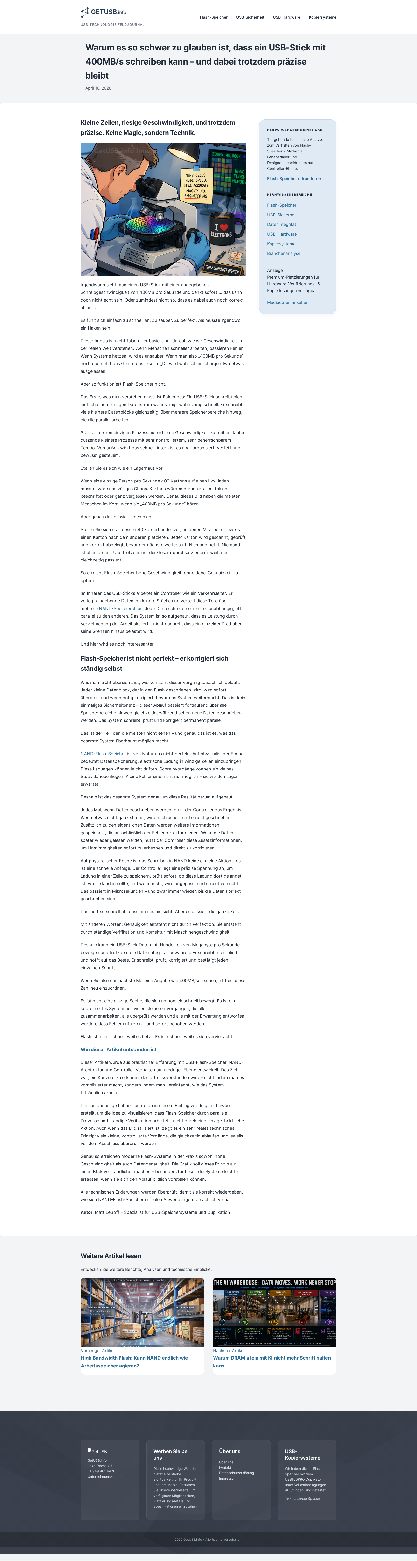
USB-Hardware (286, 17)
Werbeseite (179, 1490)
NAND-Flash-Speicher (103, 753)
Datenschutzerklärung (236, 1473)
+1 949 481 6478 (101, 1471)
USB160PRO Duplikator (303, 1479)
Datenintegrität (281, 224)
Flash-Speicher (214, 17)
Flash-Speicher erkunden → (294, 178)
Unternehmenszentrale (105, 1477)
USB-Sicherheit (250, 17)
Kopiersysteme (322, 17)
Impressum (227, 1478)
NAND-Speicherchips (120, 608)
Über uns (226, 1462)
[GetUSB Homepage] (110, 1451)
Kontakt (225, 1467)
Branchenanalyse (283, 253)
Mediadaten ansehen (287, 302)
